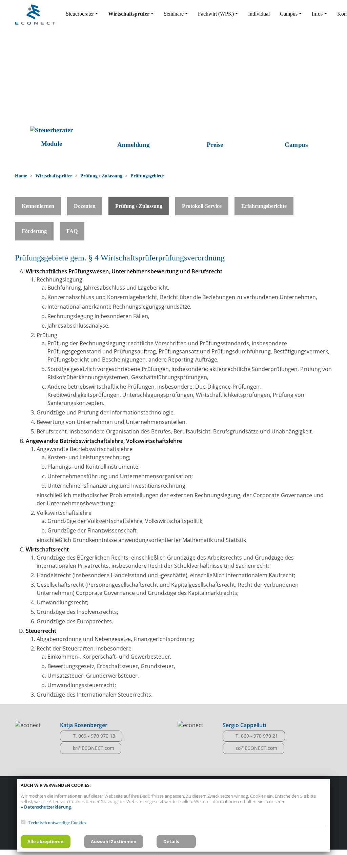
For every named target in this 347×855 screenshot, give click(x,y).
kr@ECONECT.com (93, 748)
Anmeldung (133, 145)
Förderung (34, 231)
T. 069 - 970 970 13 (94, 736)
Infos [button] (317, 14)
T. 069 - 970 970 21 (257, 736)
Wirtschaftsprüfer (53, 175)
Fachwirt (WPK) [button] (216, 14)
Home (21, 175)
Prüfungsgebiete (147, 175)
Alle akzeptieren (45, 841)
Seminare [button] (174, 14)
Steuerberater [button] (80, 14)
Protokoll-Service (202, 206)
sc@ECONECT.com (256, 748)
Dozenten (85, 206)
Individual (259, 14)
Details (171, 841)
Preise (214, 145)
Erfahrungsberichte (264, 206)
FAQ (72, 231)
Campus (295, 145)
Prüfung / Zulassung (101, 175)
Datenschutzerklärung (47, 807)
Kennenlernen (38, 206)
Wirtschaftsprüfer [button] (128, 14)
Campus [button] (289, 14)
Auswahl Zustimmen (114, 841)
